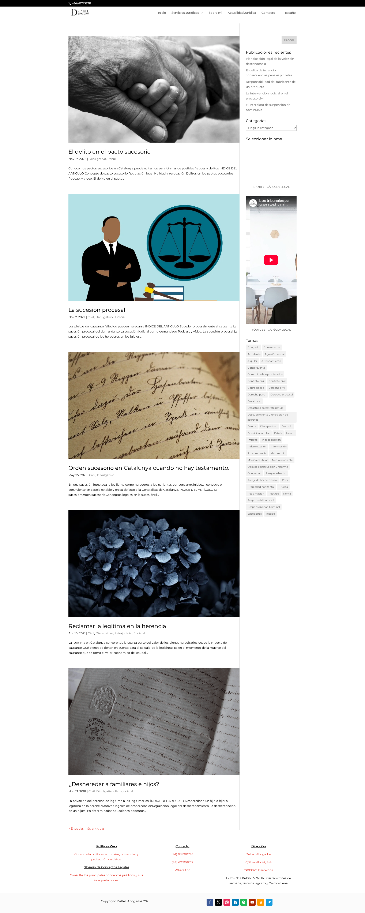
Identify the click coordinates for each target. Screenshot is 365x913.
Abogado (253, 347)
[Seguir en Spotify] (243, 902)
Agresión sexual (275, 354)
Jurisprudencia (257, 453)
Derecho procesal (281, 394)
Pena (285, 480)
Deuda (252, 426)
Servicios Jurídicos (185, 13)
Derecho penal (257, 394)
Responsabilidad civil (261, 500)
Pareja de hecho (276, 473)
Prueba (283, 486)
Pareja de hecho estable (263, 480)
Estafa (278, 433)
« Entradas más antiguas (86, 828)
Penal (112, 159)
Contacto (268, 13)
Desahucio (254, 401)
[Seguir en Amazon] (260, 902)
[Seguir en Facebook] (210, 902)
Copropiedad (256, 387)
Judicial (119, 317)
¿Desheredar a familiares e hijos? (113, 784)
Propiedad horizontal (261, 486)
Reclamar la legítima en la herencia (117, 626)
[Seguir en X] (218, 902)
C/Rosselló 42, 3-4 (258, 862)
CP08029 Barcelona (258, 870)
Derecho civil (276, 387)
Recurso (273, 493)
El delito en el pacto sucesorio (109, 151)
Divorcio (287, 426)
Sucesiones (255, 513)
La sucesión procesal (96, 310)
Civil (91, 317)
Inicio (162, 13)
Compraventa (256, 367)
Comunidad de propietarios (265, 374)
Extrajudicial (123, 633)
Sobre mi (215, 13)
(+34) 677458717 (81, 3)
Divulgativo (97, 159)
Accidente (254, 354)
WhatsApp (182, 870)
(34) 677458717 (182, 862)
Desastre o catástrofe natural (266, 407)
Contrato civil (256, 381)
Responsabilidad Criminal (264, 506)
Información (279, 446)
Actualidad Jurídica (242, 13)
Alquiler (252, 360)
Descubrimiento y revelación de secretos (268, 417)
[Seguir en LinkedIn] (235, 902)
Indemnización (257, 446)
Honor (290, 433)
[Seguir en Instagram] (226, 902)
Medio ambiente (282, 460)
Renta (287, 493)
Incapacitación (271, 439)
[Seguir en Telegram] (269, 902)
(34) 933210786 (182, 854)
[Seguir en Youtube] (252, 902)
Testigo (270, 513)
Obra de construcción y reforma (268, 466)
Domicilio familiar (259, 433)
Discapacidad (268, 426)
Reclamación (256, 493)
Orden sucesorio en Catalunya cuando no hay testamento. (148, 468)
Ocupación (254, 473)
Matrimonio (278, 453)
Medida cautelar (258, 460)
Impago (253, 439)
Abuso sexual (272, 347)
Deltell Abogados (258, 854)
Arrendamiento (271, 360)
